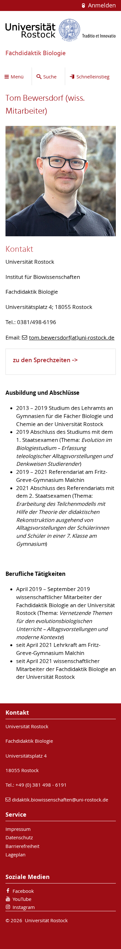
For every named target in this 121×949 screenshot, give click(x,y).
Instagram (24, 907)
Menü (17, 76)
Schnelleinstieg (92, 76)
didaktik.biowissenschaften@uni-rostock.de (60, 799)
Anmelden (101, 5)
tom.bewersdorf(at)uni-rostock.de (72, 337)
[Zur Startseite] (60, 30)
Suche (49, 76)
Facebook (23, 891)
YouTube (22, 899)
